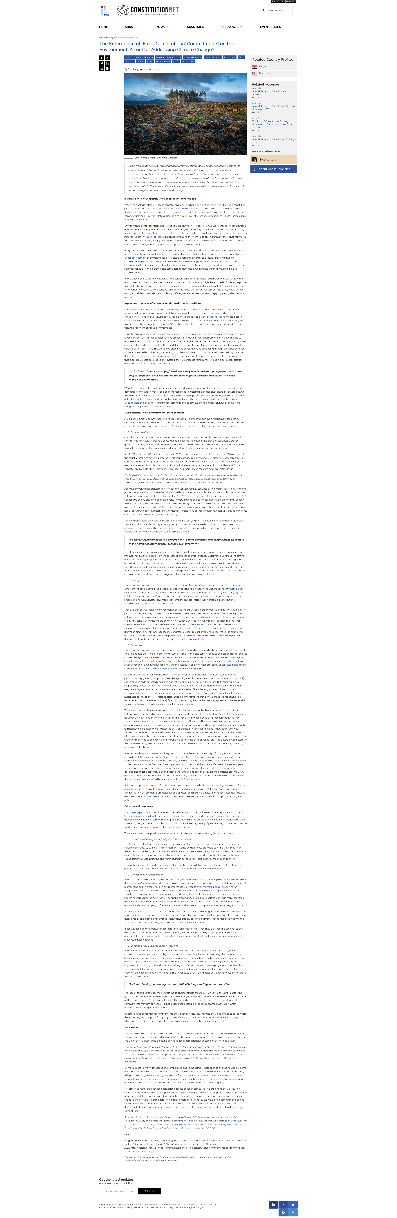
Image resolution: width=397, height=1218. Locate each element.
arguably (239, 592)
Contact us (180, 1207)
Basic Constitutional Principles (139, 57)
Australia (129, 61)
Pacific (176, 61)
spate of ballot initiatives (169, 743)
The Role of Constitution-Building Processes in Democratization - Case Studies (272, 124)
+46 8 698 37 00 (155, 1204)
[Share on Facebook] (101, 57)
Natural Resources (213, 57)
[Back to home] (107, 10)
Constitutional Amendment (168, 57)
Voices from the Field (129, 37)
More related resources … (267, 151)
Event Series (270, 27)
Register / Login (195, 1207)
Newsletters (278, 2)
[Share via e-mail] (101, 68)
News (161, 27)
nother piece (226, 833)
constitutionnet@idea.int (203, 1204)
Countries (195, 27)
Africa (241, 57)
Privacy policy (167, 1207)
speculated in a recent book (162, 796)
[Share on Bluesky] (101, 63)
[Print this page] (107, 68)
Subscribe (290, 2)
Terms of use (152, 1207)
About (130, 27)
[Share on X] (107, 57)
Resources (230, 27)
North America (163, 61)
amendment (148, 496)
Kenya (150, 61)
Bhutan (140, 61)
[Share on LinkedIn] (107, 63)
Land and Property (192, 57)
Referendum (229, 57)
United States (188, 61)
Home (103, 27)
